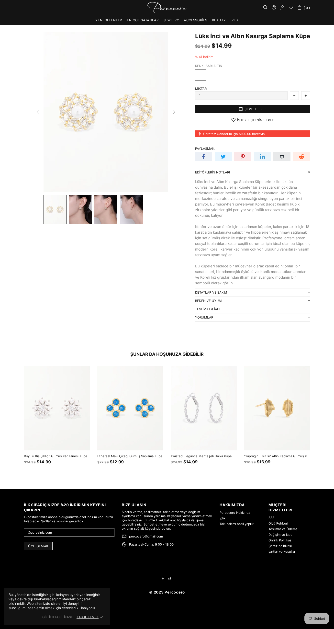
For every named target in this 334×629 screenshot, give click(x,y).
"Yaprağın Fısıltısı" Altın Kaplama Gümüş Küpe (277, 456)
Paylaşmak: (205, 148)
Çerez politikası (280, 546)
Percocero (167, 7)
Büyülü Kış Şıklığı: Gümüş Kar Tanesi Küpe (55, 456)
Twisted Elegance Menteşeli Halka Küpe (201, 456)
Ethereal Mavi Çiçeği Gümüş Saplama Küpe (129, 456)
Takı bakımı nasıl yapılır (237, 524)
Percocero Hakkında (235, 513)
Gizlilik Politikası (280, 540)
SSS (271, 518)
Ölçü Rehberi (278, 523)
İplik (222, 518)
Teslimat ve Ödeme (283, 529)
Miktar (201, 89)
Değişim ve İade (280, 535)
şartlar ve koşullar (281, 551)
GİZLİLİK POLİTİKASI (57, 617)
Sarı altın (200, 74)
